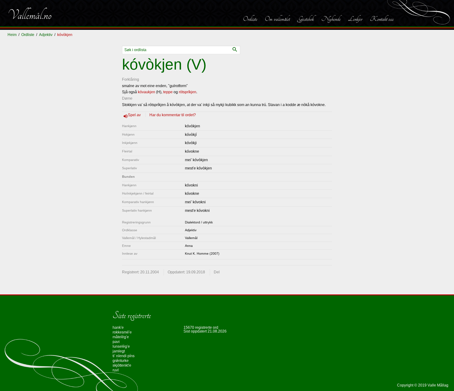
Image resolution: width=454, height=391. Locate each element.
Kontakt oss (381, 19)
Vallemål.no (30, 15)
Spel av (135, 115)
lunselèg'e (121, 346)
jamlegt (119, 351)
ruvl (116, 370)
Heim (12, 35)
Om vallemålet (277, 19)
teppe (168, 92)
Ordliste (250, 19)
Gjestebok (305, 19)
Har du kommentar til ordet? (172, 115)
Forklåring (130, 79)
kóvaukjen (146, 92)
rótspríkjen (187, 92)
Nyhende (330, 19)
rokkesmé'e (122, 332)
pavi (116, 342)
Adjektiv (45, 35)
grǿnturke (121, 361)
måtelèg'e (121, 337)
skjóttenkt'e (122, 365)
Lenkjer (355, 19)
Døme (127, 98)
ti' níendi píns (124, 356)
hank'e (118, 327)
